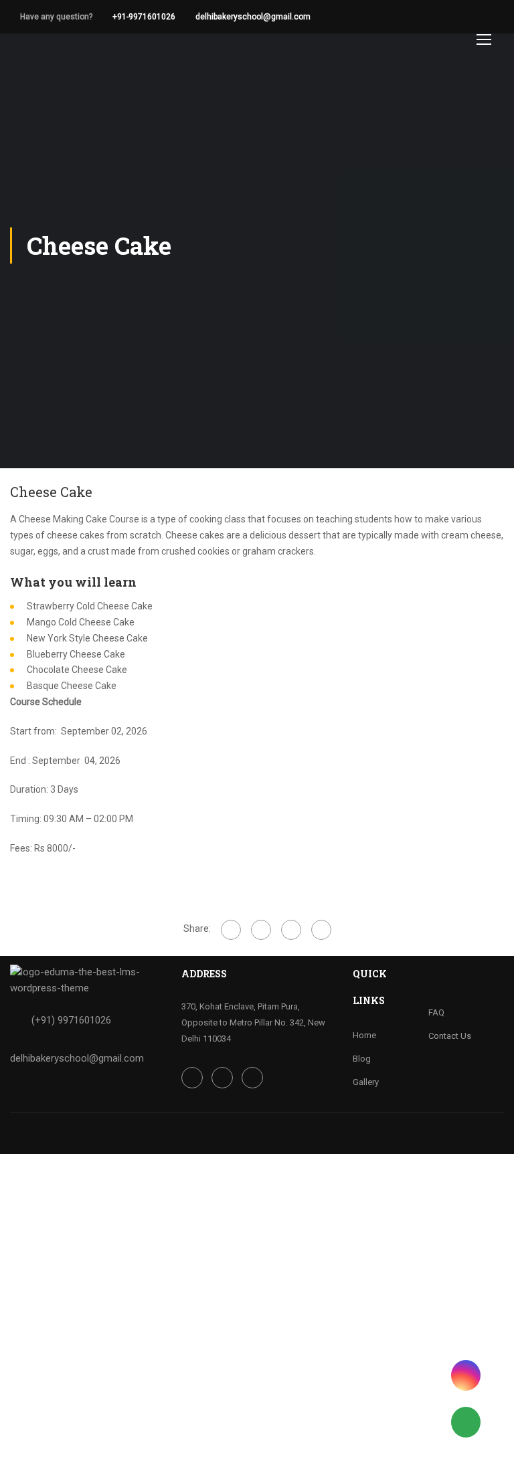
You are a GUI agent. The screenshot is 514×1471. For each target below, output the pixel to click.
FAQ (436, 1012)
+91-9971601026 (143, 16)
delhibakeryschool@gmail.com (253, 16)
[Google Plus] (261, 930)
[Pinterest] (321, 930)
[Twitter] (291, 930)
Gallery (366, 1082)
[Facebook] (231, 930)
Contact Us (449, 1036)
